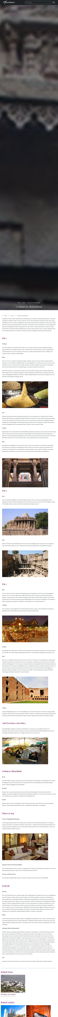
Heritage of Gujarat (8, 994)
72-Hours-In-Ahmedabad (33, 302)
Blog (24, 302)
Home (19, 302)
